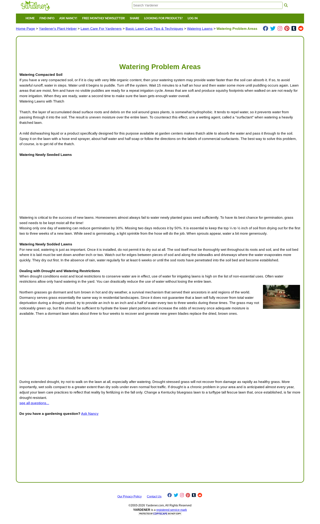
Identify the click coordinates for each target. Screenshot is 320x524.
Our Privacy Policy (129, 496)
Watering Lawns (200, 29)
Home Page (25, 29)
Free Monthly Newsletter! (103, 18)
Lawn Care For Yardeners (101, 29)
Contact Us (154, 496)
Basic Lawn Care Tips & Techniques (154, 29)
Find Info (46, 18)
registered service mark (171, 509)
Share (134, 18)
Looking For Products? (163, 18)
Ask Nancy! (68, 18)
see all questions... (34, 403)
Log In (193, 18)
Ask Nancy (90, 414)
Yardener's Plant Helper (58, 29)
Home (30, 18)
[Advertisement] (130, 47)
